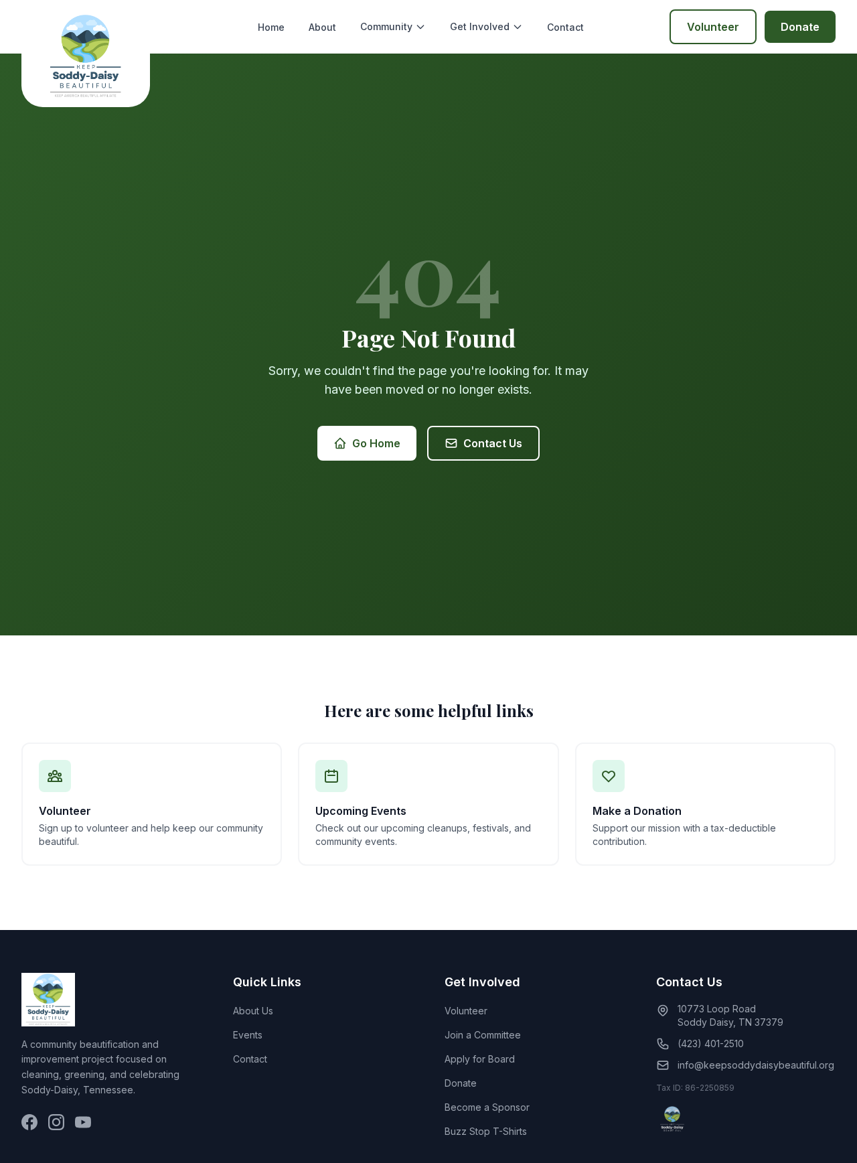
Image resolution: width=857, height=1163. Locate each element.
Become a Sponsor (487, 1107)
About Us (253, 1010)
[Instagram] (56, 1122)
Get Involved (480, 26)
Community (386, 26)
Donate (800, 26)
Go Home (376, 443)
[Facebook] (29, 1122)
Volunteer (713, 26)
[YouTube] (83, 1122)
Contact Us (492, 443)
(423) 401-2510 (711, 1043)
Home (271, 27)
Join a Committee (483, 1034)
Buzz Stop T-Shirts (486, 1131)
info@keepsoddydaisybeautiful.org (756, 1065)
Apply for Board (480, 1059)
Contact (565, 27)
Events (247, 1034)
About (322, 27)
